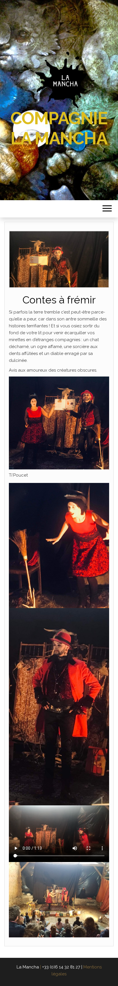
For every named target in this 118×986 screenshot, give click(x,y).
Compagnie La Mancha (58, 128)
